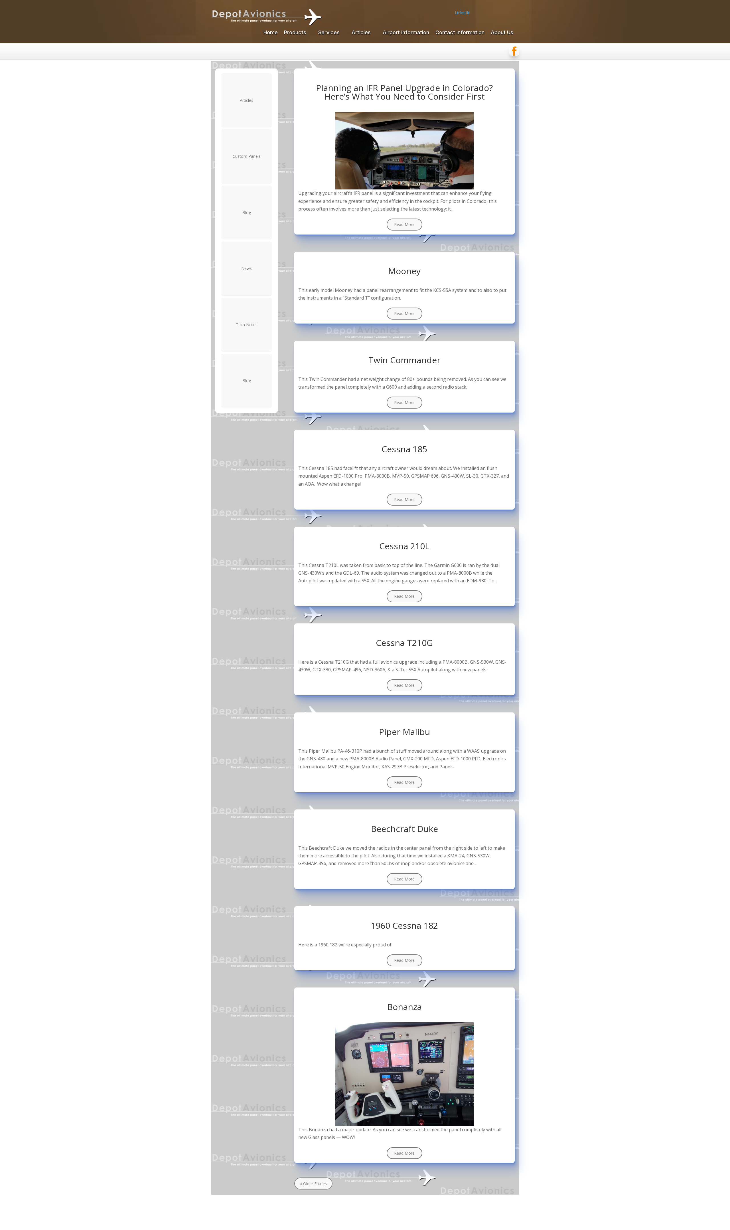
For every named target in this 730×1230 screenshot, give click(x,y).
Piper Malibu (404, 732)
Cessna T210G (404, 643)
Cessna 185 (404, 449)
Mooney (404, 271)
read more (404, 224)
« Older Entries (313, 1183)
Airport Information (406, 33)
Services (329, 33)
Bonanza (404, 1007)
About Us (502, 33)
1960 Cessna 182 (404, 925)
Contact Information (459, 33)
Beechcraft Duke (404, 829)
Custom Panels (247, 156)
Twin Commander (404, 360)
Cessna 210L (404, 546)
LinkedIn (462, 12)
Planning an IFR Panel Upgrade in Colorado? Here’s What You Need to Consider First (404, 92)
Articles (361, 33)
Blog (246, 212)
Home (270, 33)
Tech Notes (246, 324)
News (246, 268)
